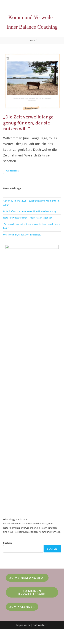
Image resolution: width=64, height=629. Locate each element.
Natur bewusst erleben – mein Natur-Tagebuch (27, 217)
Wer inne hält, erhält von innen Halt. (22, 234)
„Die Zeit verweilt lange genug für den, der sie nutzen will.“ (28, 123)
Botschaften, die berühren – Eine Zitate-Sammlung (29, 211)
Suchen (7, 542)
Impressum (23, 625)
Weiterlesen (15, 171)
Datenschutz (40, 625)
